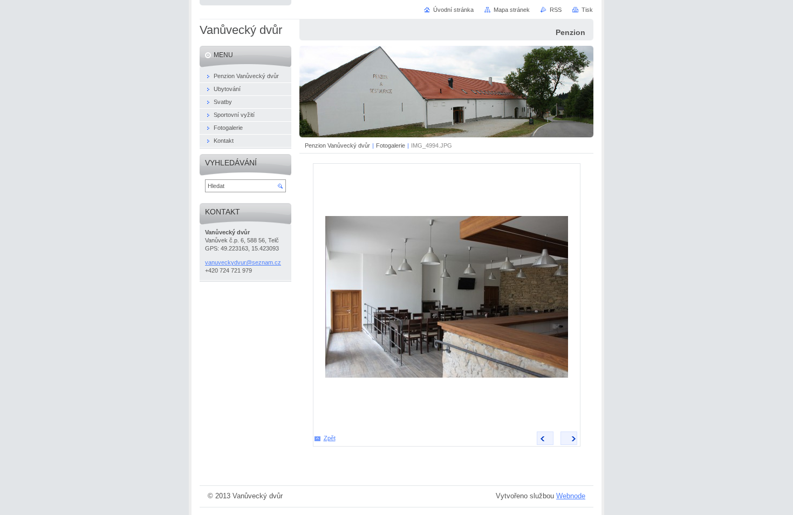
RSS (556, 9)
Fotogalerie (390, 145)
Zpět (330, 438)
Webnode (570, 496)
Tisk (587, 9)
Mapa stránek (512, 9)
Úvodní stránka (453, 9)
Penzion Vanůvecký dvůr (337, 145)
